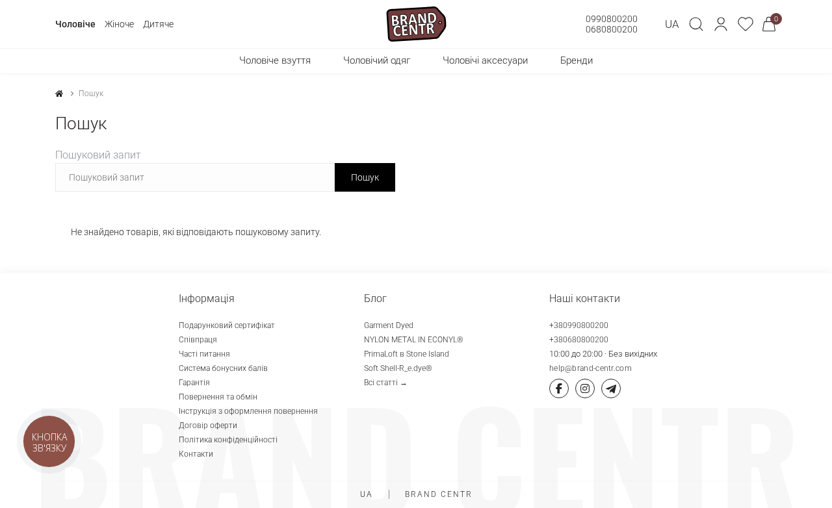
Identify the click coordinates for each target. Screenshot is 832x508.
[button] (721, 24)
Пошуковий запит (98, 155)
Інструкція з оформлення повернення (248, 411)
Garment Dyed (388, 325)
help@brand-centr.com (590, 368)
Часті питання (204, 354)
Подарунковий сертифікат (227, 325)
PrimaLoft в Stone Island (406, 354)
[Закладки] (745, 24)
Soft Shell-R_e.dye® (398, 368)
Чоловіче (75, 24)
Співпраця (198, 339)
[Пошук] (696, 24)
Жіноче (119, 24)
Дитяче (158, 24)
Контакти (196, 454)
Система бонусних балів (223, 368)
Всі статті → (386, 382)
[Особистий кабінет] (721, 24)
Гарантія (194, 382)
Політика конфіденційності (228, 439)
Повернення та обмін (218, 396)
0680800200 (612, 29)
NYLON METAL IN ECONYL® (413, 339)
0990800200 (612, 19)
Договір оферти (208, 425)
